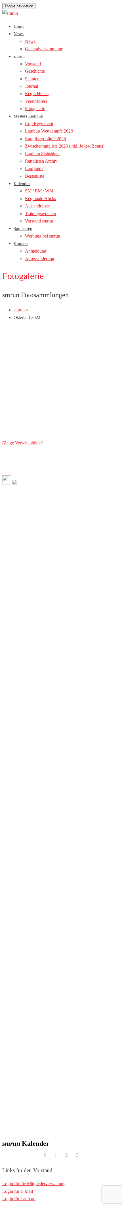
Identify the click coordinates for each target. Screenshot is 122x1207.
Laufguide (34, 168)
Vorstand (33, 63)
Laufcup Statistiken (42, 153)
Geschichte (35, 71)
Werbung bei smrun (42, 236)
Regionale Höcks (40, 198)
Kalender (22, 183)
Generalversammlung (44, 48)
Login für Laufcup (18, 1198)
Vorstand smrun (39, 221)
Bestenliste (34, 176)
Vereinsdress (36, 101)
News (19, 34)
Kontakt (21, 243)
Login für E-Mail (17, 1191)
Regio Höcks (37, 93)
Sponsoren (23, 228)
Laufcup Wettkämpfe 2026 (49, 131)
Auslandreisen (38, 205)
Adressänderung (39, 258)
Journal (31, 86)
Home (19, 26)
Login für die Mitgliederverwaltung (34, 1183)
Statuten (32, 78)
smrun (19, 56)
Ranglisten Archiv (41, 161)
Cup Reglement (39, 123)
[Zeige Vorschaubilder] (22, 442)
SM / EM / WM (39, 190)
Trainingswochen (40, 213)
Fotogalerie (35, 108)
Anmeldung (35, 251)
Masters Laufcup (28, 116)
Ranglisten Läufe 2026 (45, 138)
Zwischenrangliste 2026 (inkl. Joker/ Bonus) (64, 146)
